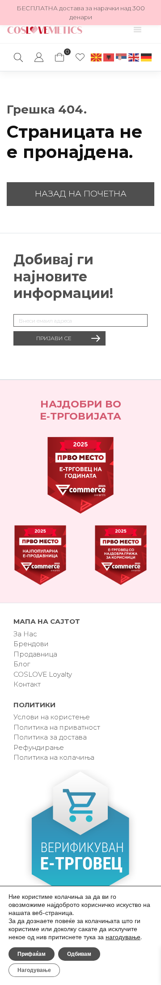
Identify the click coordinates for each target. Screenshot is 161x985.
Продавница (35, 654)
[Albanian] (109, 57)
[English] (134, 57)
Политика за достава (50, 737)
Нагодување (34, 970)
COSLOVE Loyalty (42, 674)
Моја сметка (39, 57)
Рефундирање (38, 747)
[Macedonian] (96, 57)
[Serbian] (121, 57)
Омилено (80, 57)
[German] (147, 57)
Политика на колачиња (53, 757)
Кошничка (59, 52)
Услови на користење (51, 717)
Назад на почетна (81, 193)
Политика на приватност (56, 727)
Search (18, 57)
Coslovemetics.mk (45, 29)
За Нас (25, 634)
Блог (21, 664)
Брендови (31, 643)
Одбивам (79, 954)
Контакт (27, 684)
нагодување (123, 937)
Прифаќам (31, 954)
